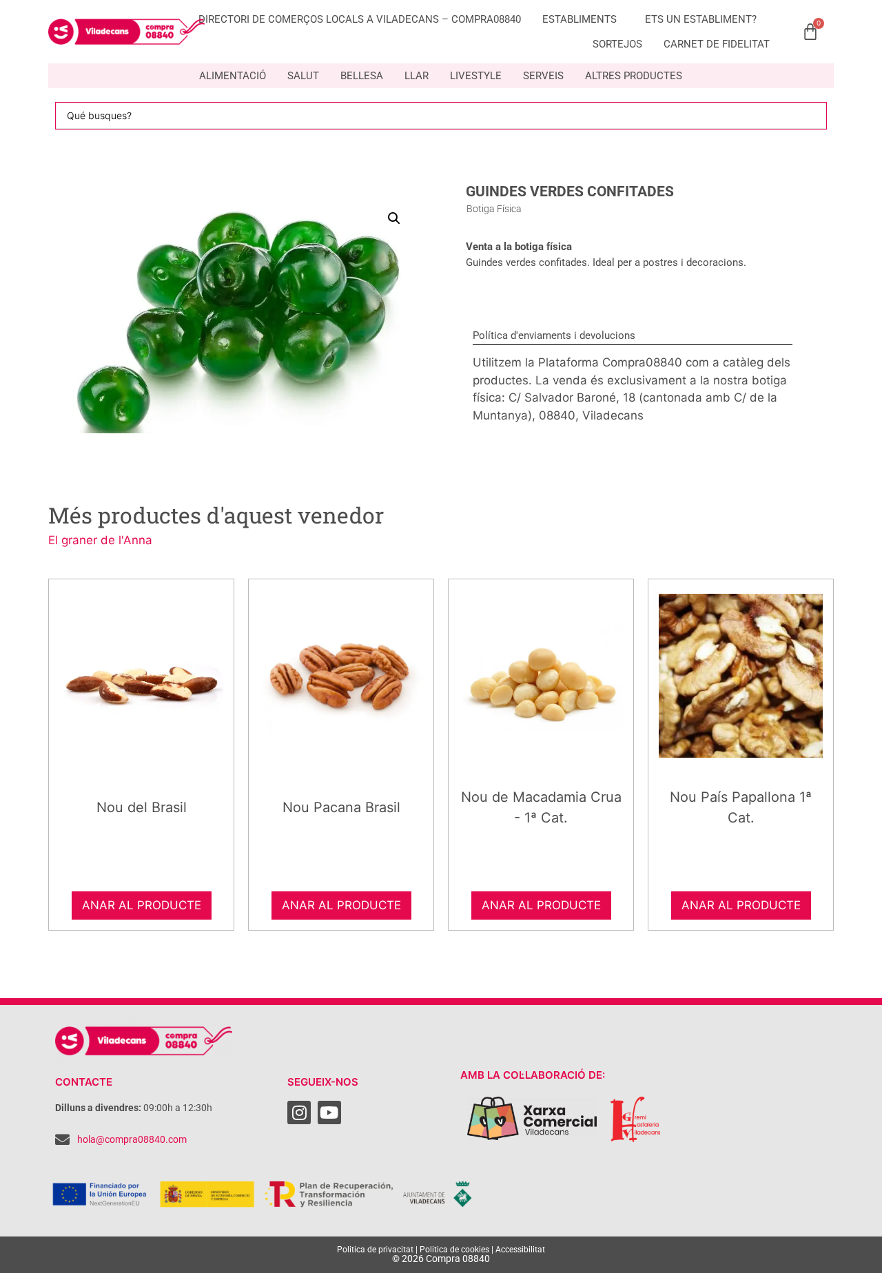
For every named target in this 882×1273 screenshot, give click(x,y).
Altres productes (633, 76)
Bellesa (361, 76)
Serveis (543, 76)
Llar (416, 76)
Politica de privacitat (375, 1249)
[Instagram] (299, 1112)
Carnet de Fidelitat (717, 44)
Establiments (579, 19)
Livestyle (476, 76)
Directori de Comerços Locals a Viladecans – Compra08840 (359, 19)
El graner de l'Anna (100, 540)
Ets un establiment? (701, 19)
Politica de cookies (454, 1249)
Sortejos (617, 44)
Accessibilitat (520, 1249)
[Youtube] (329, 1112)
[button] (394, 218)
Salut (303, 76)
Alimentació (232, 76)
